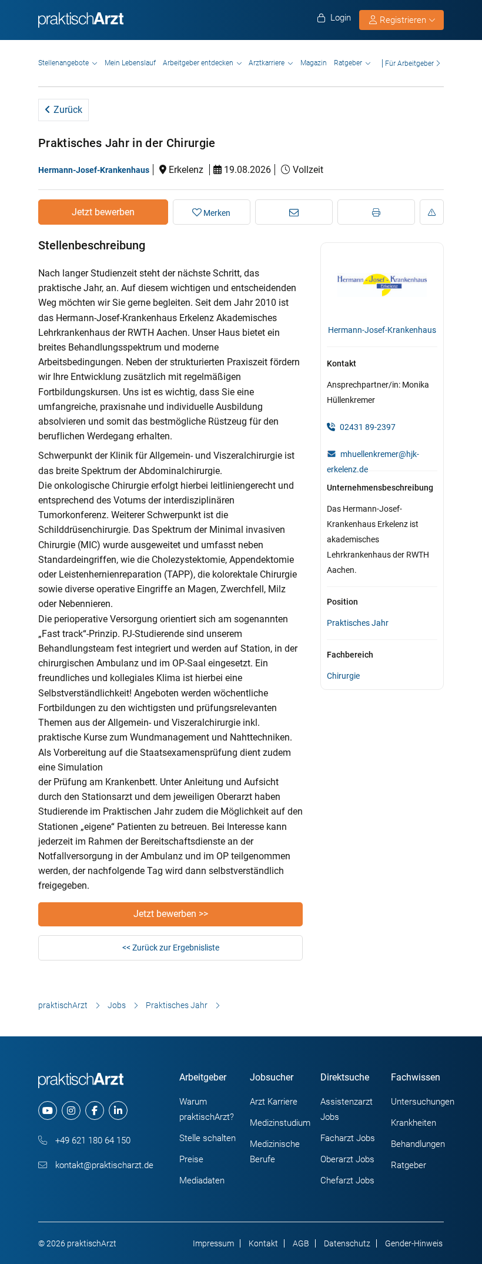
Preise (191, 1159)
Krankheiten (413, 1123)
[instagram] (71, 1110)
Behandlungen (418, 1144)
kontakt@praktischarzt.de (103, 1165)
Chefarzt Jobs (347, 1180)
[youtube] (47, 1110)
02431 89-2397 (367, 427)
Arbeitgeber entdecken (198, 63)
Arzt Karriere (273, 1101)
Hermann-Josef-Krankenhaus (93, 170)
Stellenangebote (63, 63)
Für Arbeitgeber (409, 63)
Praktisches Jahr (358, 623)
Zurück (66, 109)
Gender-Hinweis (414, 1243)
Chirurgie (343, 676)
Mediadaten (202, 1180)
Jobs (117, 1005)
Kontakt (263, 1243)
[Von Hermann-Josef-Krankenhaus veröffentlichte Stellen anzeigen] (382, 284)
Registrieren (403, 20)
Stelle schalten (207, 1138)
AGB (301, 1243)
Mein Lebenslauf (130, 63)
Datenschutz (347, 1243)
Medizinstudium (280, 1123)
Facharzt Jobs (347, 1138)
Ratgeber (348, 63)
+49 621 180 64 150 (91, 1140)
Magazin (313, 63)
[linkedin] (118, 1110)
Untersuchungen (422, 1101)
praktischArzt (63, 1005)
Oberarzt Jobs (347, 1159)
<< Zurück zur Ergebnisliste (170, 947)
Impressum (213, 1243)
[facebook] (94, 1110)
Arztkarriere (266, 63)
